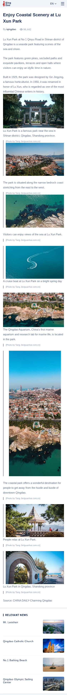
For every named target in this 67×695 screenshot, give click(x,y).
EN (52, 3)
